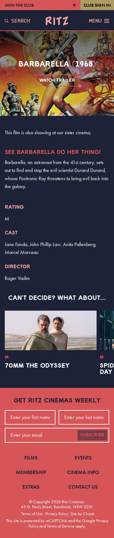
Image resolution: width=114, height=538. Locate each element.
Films (31, 457)
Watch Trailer (57, 80)
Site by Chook (82, 513)
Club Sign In (97, 5)
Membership (31, 472)
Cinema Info (83, 472)
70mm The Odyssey (37, 366)
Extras (31, 487)
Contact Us (83, 487)
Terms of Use (32, 513)
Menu (95, 20)
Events (83, 457)
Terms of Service (60, 526)
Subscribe (92, 435)
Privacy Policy (56, 513)
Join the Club (19, 5)
